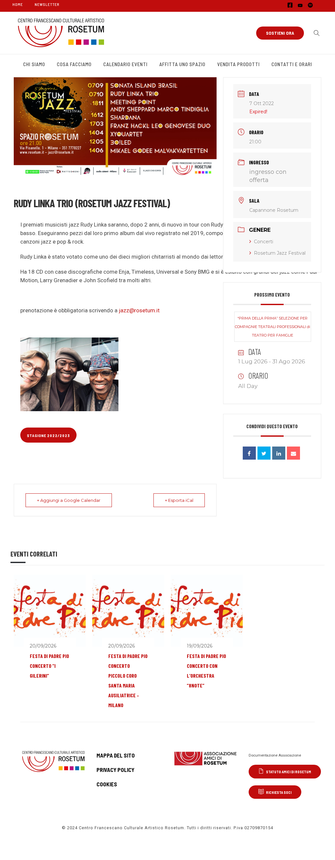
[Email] (293, 453)
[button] (315, 33)
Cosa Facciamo (74, 64)
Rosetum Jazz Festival (280, 253)
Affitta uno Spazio (182, 64)
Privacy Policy (115, 769)
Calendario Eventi (125, 64)
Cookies (107, 784)
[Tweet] (264, 453)
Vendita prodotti (238, 64)
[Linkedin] (278, 453)
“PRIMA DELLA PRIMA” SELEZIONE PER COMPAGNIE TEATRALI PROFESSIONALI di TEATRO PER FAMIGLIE (272, 327)
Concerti (263, 242)
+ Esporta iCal (179, 500)
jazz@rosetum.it (139, 310)
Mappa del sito (116, 755)
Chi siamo (34, 64)
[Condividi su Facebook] (249, 453)
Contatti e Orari (292, 64)
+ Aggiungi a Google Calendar (68, 500)
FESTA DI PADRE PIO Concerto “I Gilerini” (49, 666)
